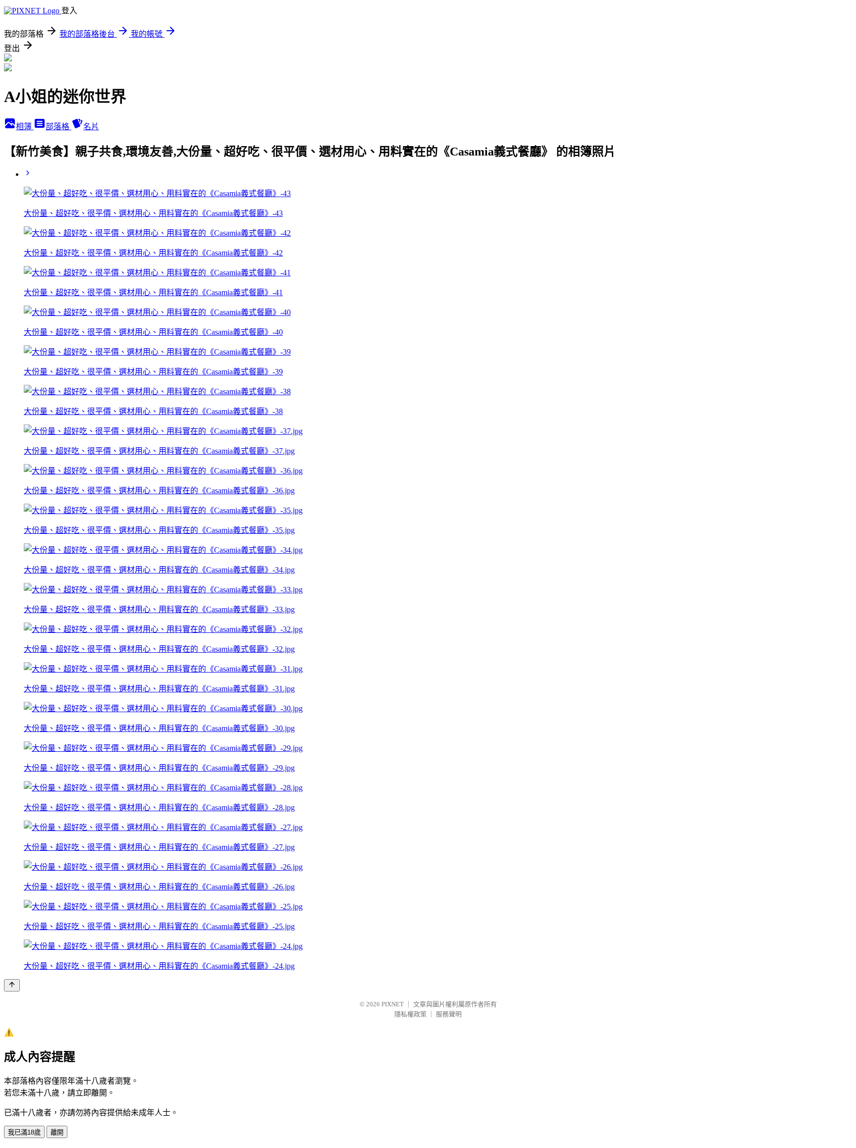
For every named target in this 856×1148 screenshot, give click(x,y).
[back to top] (12, 985)
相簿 (25, 126)
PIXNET (392, 1004)
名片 (91, 126)
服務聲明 (449, 1014)
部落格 (58, 126)
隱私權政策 (410, 1014)
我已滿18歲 (24, 1132)
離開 (57, 1132)
